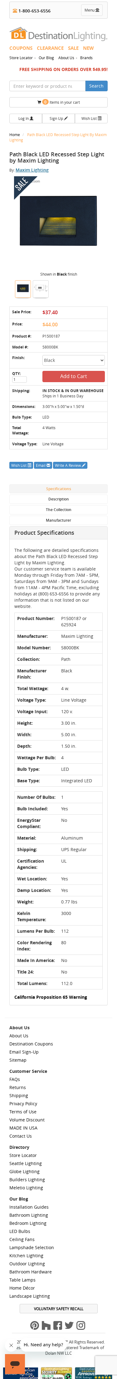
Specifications (58, 488)
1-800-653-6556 (34, 11)
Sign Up (57, 118)
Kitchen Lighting (26, 1255)
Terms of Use (23, 1112)
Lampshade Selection (31, 1247)
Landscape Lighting (29, 1296)
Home (15, 134)
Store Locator (21, 57)
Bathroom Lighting (28, 1215)
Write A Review (68, 465)
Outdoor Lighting (27, 1264)
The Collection (58, 509)
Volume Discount (27, 1120)
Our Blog (46, 57)
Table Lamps (22, 1280)
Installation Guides (29, 1207)
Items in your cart (62, 102)
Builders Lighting (27, 1179)
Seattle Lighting (25, 1163)
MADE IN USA (23, 1128)
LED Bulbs (19, 1231)
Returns (17, 1087)
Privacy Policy (23, 1104)
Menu (93, 11)
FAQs (14, 1079)
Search (96, 86)
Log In (24, 118)
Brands (86, 57)
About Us (66, 57)
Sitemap (18, 1060)
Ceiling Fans (22, 1239)
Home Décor (22, 1288)
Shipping (18, 1095)
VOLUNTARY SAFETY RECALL (58, 1308)
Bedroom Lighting (27, 1223)
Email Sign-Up (24, 1052)
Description (58, 499)
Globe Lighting (24, 1171)
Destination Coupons (31, 1044)
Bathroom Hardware (30, 1272)
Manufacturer (58, 520)
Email (41, 465)
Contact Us (20, 1136)
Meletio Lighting (26, 1188)
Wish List (89, 118)
